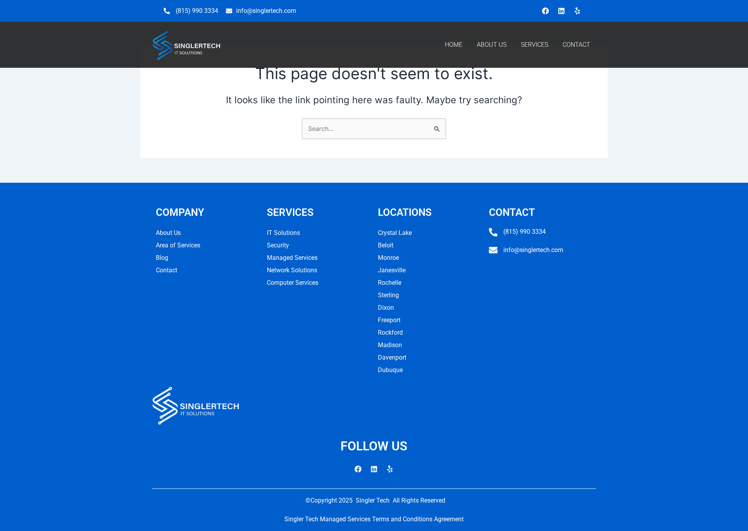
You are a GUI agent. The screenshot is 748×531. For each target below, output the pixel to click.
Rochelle (389, 282)
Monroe (388, 257)
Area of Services (178, 245)
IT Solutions (283, 232)
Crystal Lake (395, 232)
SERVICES (534, 44)
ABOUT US (491, 44)
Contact (166, 270)
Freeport (389, 320)
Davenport (392, 357)
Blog (162, 257)
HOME (453, 44)
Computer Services (292, 282)
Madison (390, 345)
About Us (168, 232)
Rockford (390, 332)
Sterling (388, 295)
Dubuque (390, 370)
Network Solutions (292, 270)
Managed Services (292, 257)
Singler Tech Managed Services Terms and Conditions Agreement (374, 519)
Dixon (386, 307)
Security (278, 245)
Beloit (385, 245)
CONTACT (576, 44)
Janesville (392, 270)
